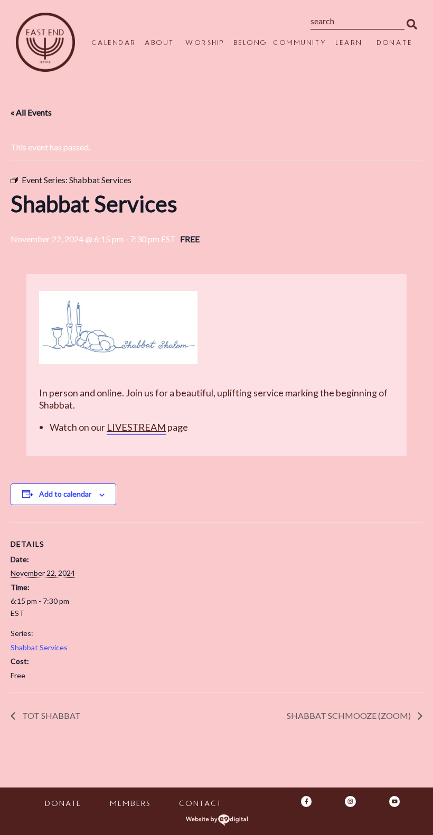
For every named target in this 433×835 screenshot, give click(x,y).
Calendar (113, 44)
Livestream (136, 427)
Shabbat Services (39, 647)
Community (299, 44)
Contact (199, 804)
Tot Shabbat (51, 715)
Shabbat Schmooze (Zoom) (349, 715)
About (159, 44)
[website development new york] (216, 820)
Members (129, 804)
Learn (348, 44)
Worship (204, 44)
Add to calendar (65, 493)
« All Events (31, 112)
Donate (394, 44)
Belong (250, 44)
